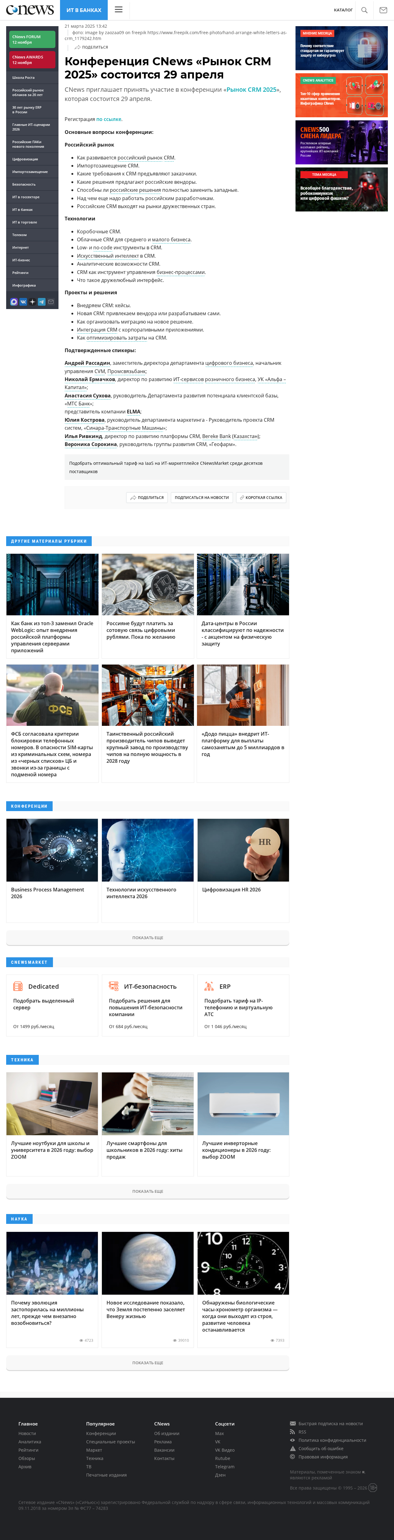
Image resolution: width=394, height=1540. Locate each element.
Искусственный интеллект (108, 255)
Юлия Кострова (85, 419)
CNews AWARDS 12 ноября (27, 59)
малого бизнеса (171, 239)
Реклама (163, 1442)
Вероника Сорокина (91, 444)
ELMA (133, 411)
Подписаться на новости (202, 497)
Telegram (225, 1467)
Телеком (19, 234)
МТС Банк (78, 403)
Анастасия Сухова (88, 395)
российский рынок (140, 157)
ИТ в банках (83, 10)
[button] (364, 10)
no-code (102, 247)
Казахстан (246, 436)
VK (217, 1442)
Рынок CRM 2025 (251, 89)
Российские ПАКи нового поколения (28, 144)
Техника (94, 1458)
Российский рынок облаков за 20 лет (28, 92)
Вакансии (164, 1450)
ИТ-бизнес (21, 260)
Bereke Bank (216, 436)
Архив (24, 1467)
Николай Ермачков (90, 379)
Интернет (20, 247)
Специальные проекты (110, 1442)
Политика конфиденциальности (332, 1440)
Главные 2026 (31, 126)
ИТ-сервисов (188, 379)
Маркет (94, 1450)
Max (219, 1433)
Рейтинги (20, 272)
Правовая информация (323, 1457)
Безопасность (24, 184)
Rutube (222, 1458)
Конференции (101, 1433)
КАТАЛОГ (343, 10)
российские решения (135, 190)
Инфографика (24, 285)
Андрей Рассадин (87, 363)
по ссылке (108, 119)
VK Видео (225, 1450)
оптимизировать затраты (116, 337)
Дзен (220, 1475)
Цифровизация (25, 159)
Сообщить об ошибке (321, 1448)
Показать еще (147, 937)
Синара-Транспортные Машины (124, 427)
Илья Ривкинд (83, 436)
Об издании (166, 1433)
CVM (99, 371)
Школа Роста (23, 77)
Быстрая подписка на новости (331, 1423)
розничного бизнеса (230, 379)
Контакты (164, 1458)
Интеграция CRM (97, 329)
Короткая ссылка (264, 497)
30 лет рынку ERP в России (27, 109)
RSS (302, 1432)
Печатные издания (106, 1475)
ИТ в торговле (24, 222)
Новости (27, 1433)
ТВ (88, 1467)
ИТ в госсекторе (25, 197)
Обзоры (26, 1458)
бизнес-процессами (181, 272)
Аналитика (29, 1442)
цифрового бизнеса (229, 363)
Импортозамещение (30, 171)
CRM (169, 157)
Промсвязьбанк (126, 371)
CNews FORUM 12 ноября (26, 39)
